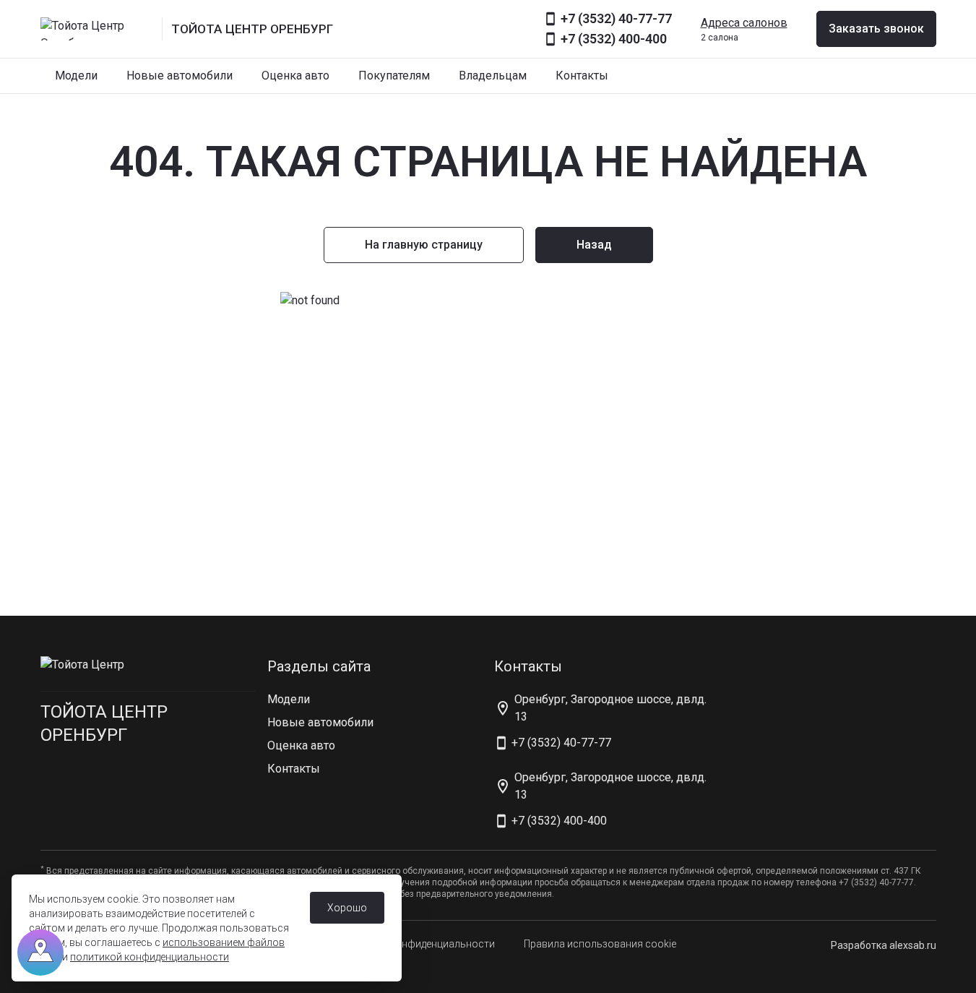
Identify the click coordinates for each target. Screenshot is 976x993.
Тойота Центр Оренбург (104, 723)
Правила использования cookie (600, 944)
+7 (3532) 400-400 (614, 38)
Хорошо (347, 908)
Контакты (582, 75)
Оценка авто (295, 75)
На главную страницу (424, 245)
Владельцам (493, 75)
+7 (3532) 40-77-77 (616, 18)
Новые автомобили (179, 75)
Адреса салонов (744, 23)
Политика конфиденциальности (418, 944)
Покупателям (394, 75)
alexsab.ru (912, 945)
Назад (594, 245)
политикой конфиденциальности (149, 957)
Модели (76, 75)
